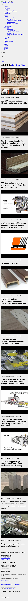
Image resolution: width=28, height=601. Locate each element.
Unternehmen (7, 8)
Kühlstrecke (10, 29)
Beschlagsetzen (10, 36)
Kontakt (6, 47)
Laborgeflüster (7, 13)
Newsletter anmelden (6, 580)
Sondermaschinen (11, 24)
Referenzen (6, 12)
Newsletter (6, 49)
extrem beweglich (9, 588)
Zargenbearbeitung (11, 19)
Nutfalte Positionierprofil (13, 31)
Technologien (7, 27)
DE (4, 55)
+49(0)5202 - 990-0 (5, 558)
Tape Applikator (11, 30)
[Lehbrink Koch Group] (7, 2)
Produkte (6, 15)
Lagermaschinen (8, 26)
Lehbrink (6, 6)
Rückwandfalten (11, 22)
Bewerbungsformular (12, 11)
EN (4, 56)
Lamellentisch (10, 33)
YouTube (6, 45)
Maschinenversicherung (9, 41)
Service (5, 38)
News (5, 44)
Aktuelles (6, 42)
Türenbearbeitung (11, 17)
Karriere (6, 9)
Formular (6, 48)
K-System (6, 37)
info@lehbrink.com (5, 559)
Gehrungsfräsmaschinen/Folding (15, 20)
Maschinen (6, 16)
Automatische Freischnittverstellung (15, 34)
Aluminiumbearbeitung (12, 23)
